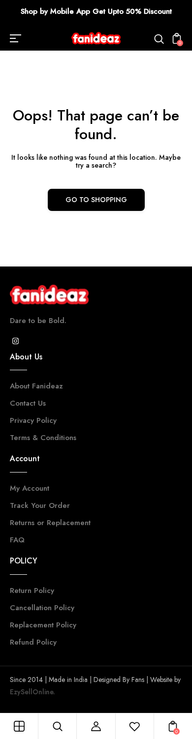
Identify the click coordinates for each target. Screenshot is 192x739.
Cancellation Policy (42, 607)
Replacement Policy (43, 625)
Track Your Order (40, 505)
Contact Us (28, 403)
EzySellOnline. (32, 692)
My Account (29, 488)
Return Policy (32, 590)
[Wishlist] (134, 726)
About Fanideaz (36, 386)
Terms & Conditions (43, 437)
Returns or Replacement (50, 522)
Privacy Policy (33, 420)
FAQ (17, 539)
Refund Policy (33, 642)
